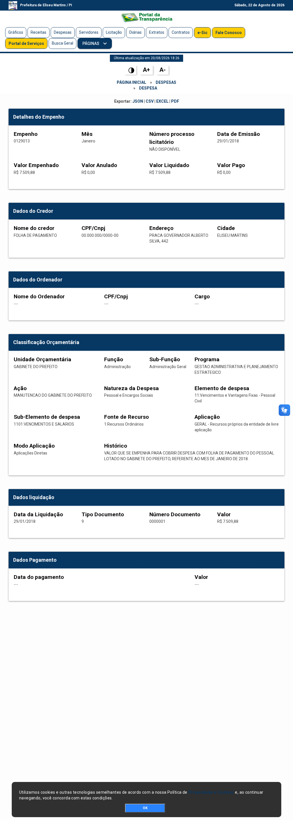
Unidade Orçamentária (42, 359)
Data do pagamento (39, 577)
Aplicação (207, 417)
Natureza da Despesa (131, 388)
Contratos (181, 32)
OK (145, 808)
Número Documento (174, 514)
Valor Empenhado (36, 165)
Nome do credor (34, 228)
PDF (175, 101)
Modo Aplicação (34, 445)
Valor (224, 514)
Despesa (148, 88)
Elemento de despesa (222, 388)
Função (113, 359)
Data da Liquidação (38, 514)
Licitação (114, 32)
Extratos (156, 32)
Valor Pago (231, 165)
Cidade (226, 228)
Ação (20, 388)
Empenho (25, 134)
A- (162, 69)
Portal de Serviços (26, 43)
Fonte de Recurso (126, 417)
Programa (207, 359)
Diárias (135, 32)
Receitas (38, 32)
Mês (87, 134)
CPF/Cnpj (93, 228)
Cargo (202, 296)
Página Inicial (131, 82)
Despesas (63, 32)
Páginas (91, 43)
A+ (146, 69)
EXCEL (162, 101)
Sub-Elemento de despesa (47, 417)
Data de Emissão (238, 134)
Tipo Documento (103, 514)
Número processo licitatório (171, 138)
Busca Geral (62, 43)
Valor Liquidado (169, 165)
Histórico (115, 445)
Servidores (88, 32)
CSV (150, 101)
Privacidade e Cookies (211, 792)
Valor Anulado (99, 165)
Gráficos (15, 32)
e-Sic (202, 32)
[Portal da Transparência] (146, 17)
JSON (137, 101)
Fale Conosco (228, 32)
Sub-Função (164, 359)
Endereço (161, 228)
